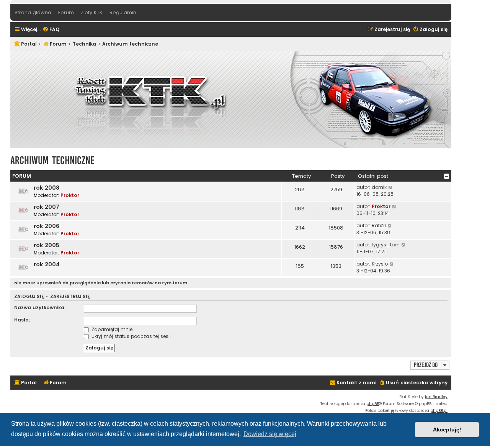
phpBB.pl (439, 410)
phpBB (372, 404)
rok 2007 (46, 207)
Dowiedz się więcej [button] (269, 434)
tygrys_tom (386, 244)
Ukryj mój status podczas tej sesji (130, 336)
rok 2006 (46, 226)
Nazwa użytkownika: (40, 307)
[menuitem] (50, 30)
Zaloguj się (29, 297)
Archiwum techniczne (52, 160)
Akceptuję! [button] (447, 429)
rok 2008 (46, 188)
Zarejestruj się (70, 297)
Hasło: (22, 319)
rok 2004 (47, 264)
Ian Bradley (436, 397)
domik (379, 187)
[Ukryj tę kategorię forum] (446, 176)
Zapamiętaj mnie (111, 329)
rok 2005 (46, 245)
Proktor (69, 195)
